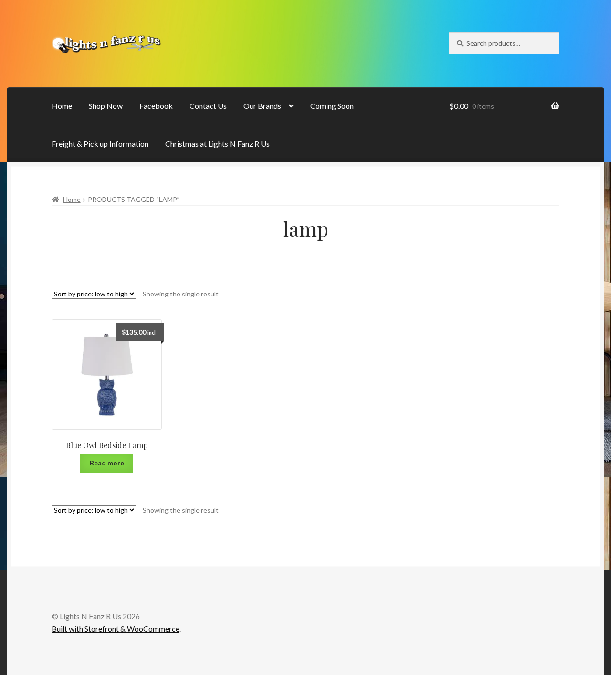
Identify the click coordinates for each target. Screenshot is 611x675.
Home (62, 105)
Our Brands (262, 105)
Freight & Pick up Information (100, 143)
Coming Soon (332, 105)
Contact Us (208, 105)
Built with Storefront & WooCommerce (115, 628)
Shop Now (106, 105)
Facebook (156, 105)
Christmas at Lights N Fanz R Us (217, 143)
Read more (107, 463)
